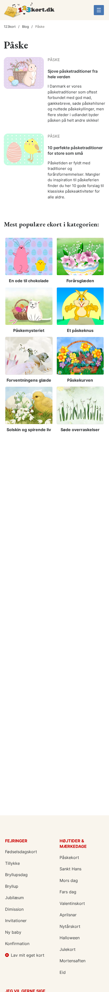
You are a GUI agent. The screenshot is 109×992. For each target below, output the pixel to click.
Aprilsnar (68, 914)
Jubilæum (14, 897)
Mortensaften (72, 960)
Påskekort (69, 857)
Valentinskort (72, 903)
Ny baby (13, 932)
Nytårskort (70, 926)
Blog (25, 26)
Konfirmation (17, 943)
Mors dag (69, 880)
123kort (10, 26)
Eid (63, 972)
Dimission (14, 909)
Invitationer (16, 920)
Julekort (68, 949)
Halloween (70, 937)
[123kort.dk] (29, 12)
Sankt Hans (70, 868)
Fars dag (68, 891)
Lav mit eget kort (27, 955)
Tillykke (12, 863)
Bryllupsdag (16, 874)
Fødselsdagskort (21, 851)
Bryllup (11, 886)
